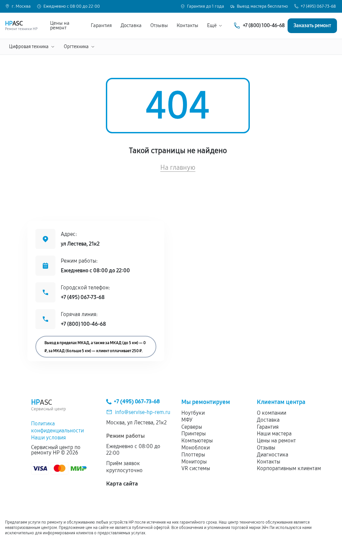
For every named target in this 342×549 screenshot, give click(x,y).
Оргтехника (76, 46)
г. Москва (21, 6)
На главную (177, 167)
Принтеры (193, 433)
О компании (271, 413)
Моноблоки (195, 447)
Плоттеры (193, 454)
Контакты (187, 25)
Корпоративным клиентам (289, 468)
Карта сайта (122, 483)
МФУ (186, 420)
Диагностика (272, 454)
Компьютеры (197, 440)
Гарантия (101, 25)
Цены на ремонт (59, 25)
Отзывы (159, 25)
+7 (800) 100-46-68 (83, 324)
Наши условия (48, 437)
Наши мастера (274, 433)
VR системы (195, 468)
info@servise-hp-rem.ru (142, 412)
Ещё (212, 25)
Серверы (191, 427)
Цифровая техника (28, 46)
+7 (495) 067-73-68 (318, 6)
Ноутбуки (193, 413)
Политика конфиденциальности (57, 427)
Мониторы (194, 461)
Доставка (131, 25)
